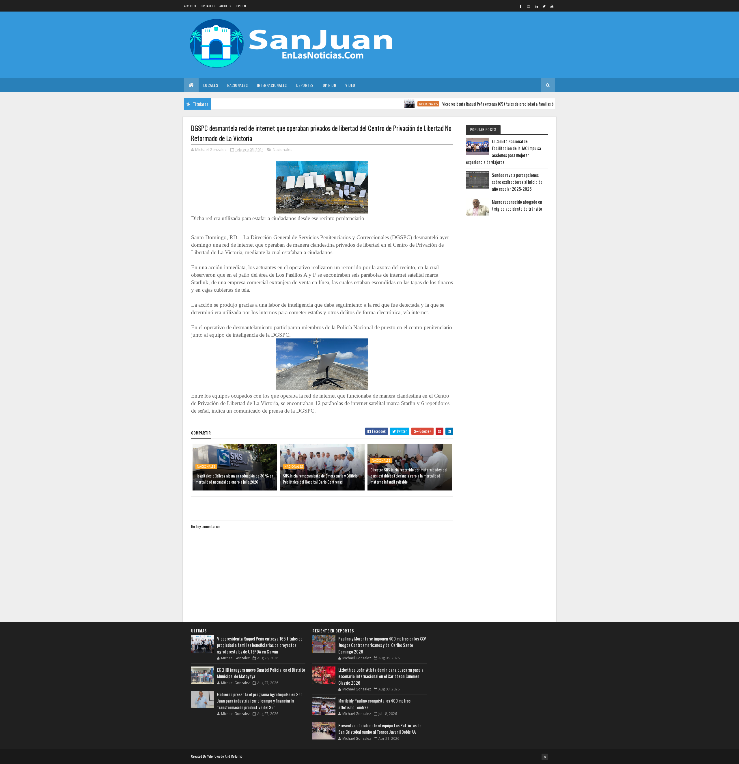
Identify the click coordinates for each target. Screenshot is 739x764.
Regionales (409, 104)
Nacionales (237, 85)
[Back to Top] (545, 757)
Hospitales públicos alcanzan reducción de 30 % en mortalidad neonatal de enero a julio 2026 (234, 479)
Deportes (304, 85)
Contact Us (208, 6)
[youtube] (552, 6)
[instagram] (528, 6)
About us (225, 6)
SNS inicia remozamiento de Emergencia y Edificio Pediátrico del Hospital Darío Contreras (320, 479)
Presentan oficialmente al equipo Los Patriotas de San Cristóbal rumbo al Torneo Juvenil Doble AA (379, 728)
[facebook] (521, 6)
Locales (210, 85)
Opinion (329, 85)
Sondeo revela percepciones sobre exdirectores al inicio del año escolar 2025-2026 (517, 182)
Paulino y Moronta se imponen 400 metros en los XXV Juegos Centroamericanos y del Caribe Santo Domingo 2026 (382, 645)
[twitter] (544, 6)
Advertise (190, 6)
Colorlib (236, 756)
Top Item (241, 6)
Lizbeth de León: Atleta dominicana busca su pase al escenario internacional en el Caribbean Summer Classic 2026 (381, 676)
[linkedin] (536, 6)
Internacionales (272, 85)
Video (350, 85)
